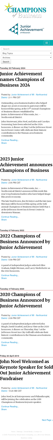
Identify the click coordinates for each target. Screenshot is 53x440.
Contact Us (38, 431)
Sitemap (19, 431)
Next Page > (47, 420)
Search (6, 61)
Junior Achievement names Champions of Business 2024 (22, 79)
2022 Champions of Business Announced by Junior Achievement (25, 241)
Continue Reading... (10, 140)
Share (4, 142)
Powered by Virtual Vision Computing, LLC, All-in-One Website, (29, 435)
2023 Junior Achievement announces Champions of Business (26, 164)
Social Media (28, 431)
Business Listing (26, 438)
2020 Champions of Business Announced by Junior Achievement (25, 300)
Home (13, 431)
